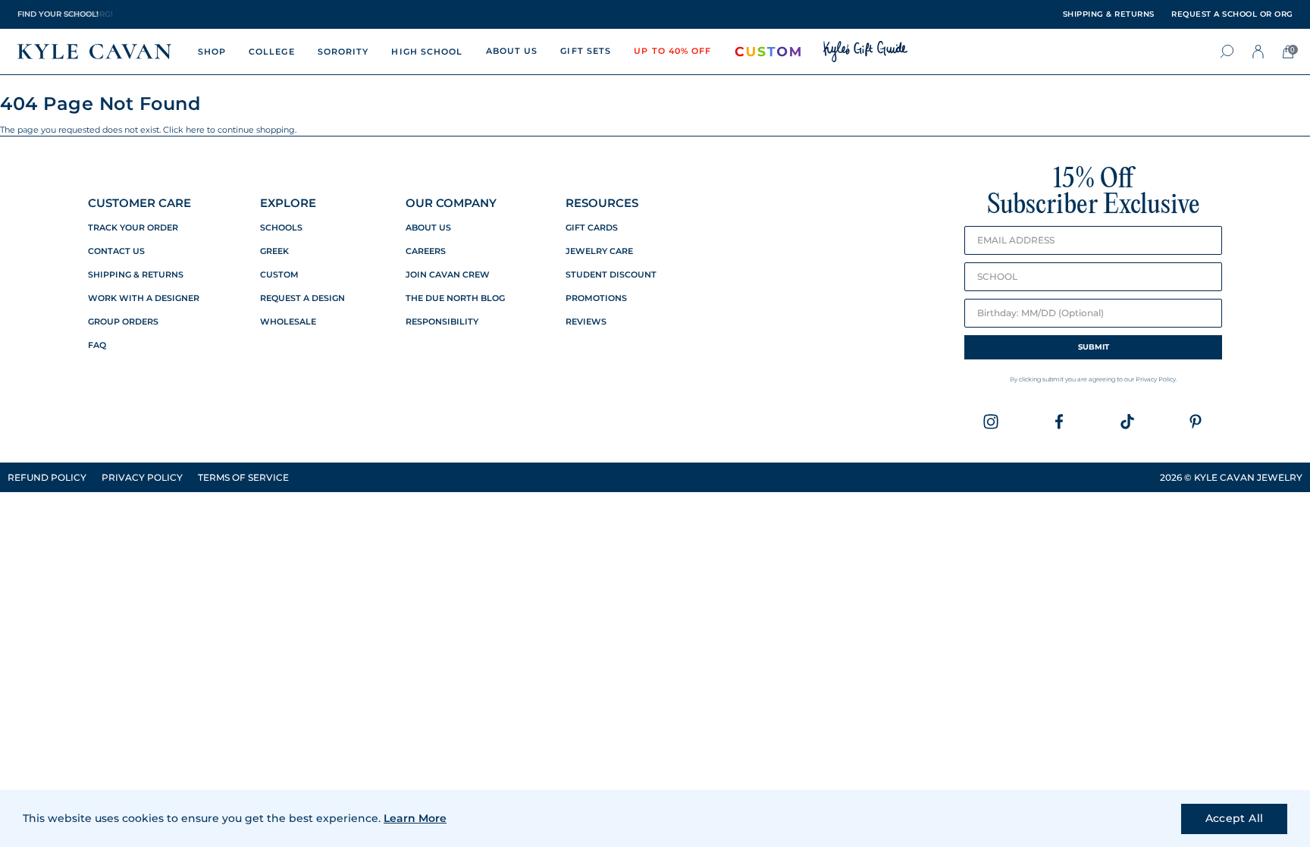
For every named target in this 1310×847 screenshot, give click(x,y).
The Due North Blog (455, 298)
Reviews (586, 322)
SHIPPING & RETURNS (1109, 14)
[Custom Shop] (768, 51)
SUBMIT (1093, 347)
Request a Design (302, 298)
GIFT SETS (585, 50)
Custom (279, 275)
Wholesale (288, 322)
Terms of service (243, 477)
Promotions (596, 298)
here (195, 129)
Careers (426, 251)
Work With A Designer (143, 298)
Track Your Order (133, 228)
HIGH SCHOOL (426, 51)
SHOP (212, 51)
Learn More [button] (415, 818)
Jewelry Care (599, 251)
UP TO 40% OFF (672, 50)
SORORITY (343, 51)
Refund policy (47, 477)
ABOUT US (512, 50)
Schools (281, 228)
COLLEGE (272, 51)
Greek (274, 251)
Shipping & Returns (135, 275)
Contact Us (116, 251)
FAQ (97, 345)
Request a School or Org (1232, 14)
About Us (428, 228)
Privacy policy (142, 477)
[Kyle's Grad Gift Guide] (865, 51)
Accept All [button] (1234, 818)
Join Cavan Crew (448, 275)
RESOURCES (602, 203)
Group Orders (123, 322)
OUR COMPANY (451, 203)
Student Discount (611, 275)
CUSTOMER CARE (139, 203)
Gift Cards (592, 228)
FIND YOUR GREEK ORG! (65, 14)
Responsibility (442, 322)
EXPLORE (288, 203)
